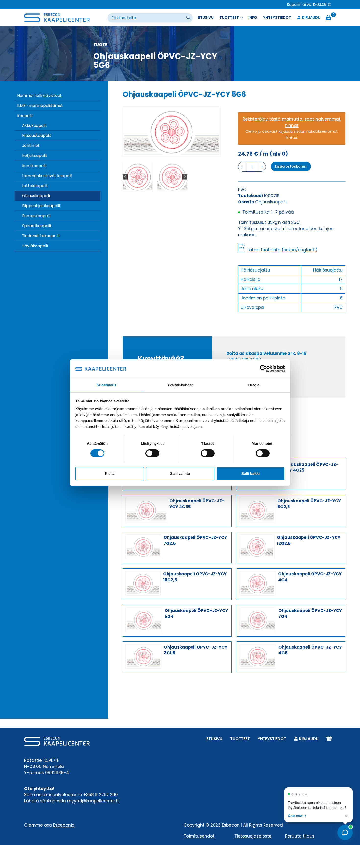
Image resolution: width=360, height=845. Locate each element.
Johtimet (31, 145)
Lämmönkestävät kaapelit (47, 176)
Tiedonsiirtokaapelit (41, 236)
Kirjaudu (311, 17)
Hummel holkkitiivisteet (39, 95)
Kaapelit (25, 115)
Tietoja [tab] (253, 385)
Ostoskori (329, 738)
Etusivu (206, 17)
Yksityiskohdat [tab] (180, 385)
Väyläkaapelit (35, 246)
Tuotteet (240, 738)
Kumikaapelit (34, 166)
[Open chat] (345, 832)
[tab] (169, 151)
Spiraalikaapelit (37, 226)
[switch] (152, 453)
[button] (138, 177)
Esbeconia (64, 825)
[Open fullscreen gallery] (215, 152)
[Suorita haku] (189, 18)
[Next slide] (184, 177)
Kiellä (109, 473)
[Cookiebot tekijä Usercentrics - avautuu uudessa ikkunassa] (263, 368)
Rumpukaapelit (36, 216)
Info (252, 17)
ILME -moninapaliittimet (40, 105)
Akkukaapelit (34, 125)
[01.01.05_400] (171, 132)
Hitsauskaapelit (36, 135)
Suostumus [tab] (107, 385)
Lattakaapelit (35, 186)
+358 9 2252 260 (100, 795)
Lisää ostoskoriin (291, 166)
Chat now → (297, 816)
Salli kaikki (250, 473)
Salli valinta (180, 473)
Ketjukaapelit (34, 155)
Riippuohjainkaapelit (41, 205)
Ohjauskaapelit (36, 196)
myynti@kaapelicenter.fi (93, 801)
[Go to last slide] (125, 177)
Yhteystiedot (277, 17)
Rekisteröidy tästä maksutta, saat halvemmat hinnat (292, 122)
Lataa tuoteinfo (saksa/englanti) (282, 250)
